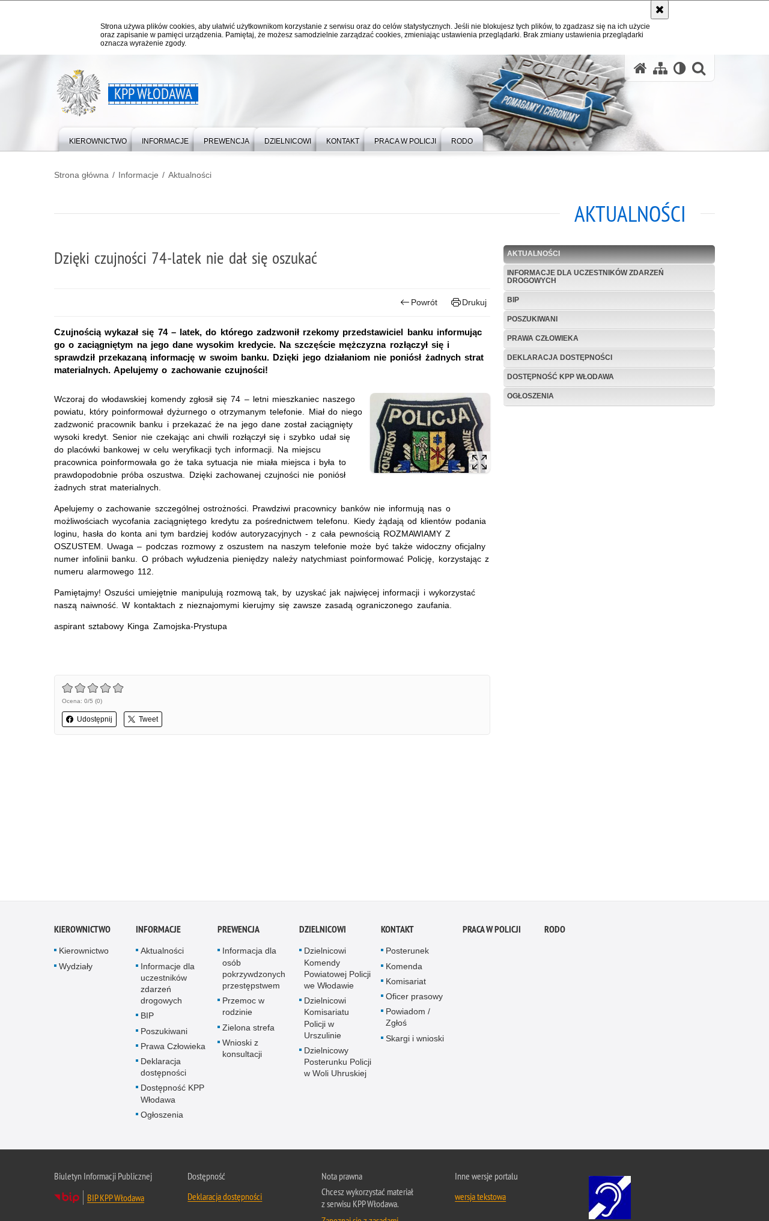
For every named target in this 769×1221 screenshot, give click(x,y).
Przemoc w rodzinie (243, 1008)
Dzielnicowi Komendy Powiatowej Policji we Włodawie (337, 970)
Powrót (424, 302)
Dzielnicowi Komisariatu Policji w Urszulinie (326, 1019)
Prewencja (238, 931)
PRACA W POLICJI (492, 931)
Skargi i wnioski (415, 1039)
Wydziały (76, 967)
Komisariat (406, 983)
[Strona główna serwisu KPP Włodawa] (640, 68)
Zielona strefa (248, 1029)
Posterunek (407, 952)
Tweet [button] (148, 719)
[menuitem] (98, 138)
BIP (513, 300)
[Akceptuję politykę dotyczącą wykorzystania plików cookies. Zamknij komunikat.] (660, 9)
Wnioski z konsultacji (242, 1050)
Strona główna (81, 175)
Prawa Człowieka (543, 338)
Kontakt (397, 931)
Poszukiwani (532, 319)
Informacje (138, 175)
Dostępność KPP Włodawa (560, 377)
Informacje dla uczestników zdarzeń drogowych (585, 277)
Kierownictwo (82, 931)
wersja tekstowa (480, 1198)
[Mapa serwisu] (660, 68)
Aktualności (189, 175)
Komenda (404, 967)
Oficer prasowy (414, 998)
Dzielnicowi (322, 931)
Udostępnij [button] (94, 719)
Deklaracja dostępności (559, 357)
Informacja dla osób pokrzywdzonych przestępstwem (253, 970)
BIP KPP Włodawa (115, 1199)
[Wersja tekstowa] (679, 68)
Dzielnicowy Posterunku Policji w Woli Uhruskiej (337, 1063)
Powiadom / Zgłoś (408, 1018)
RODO (554, 931)
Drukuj (474, 302)
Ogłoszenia (530, 396)
